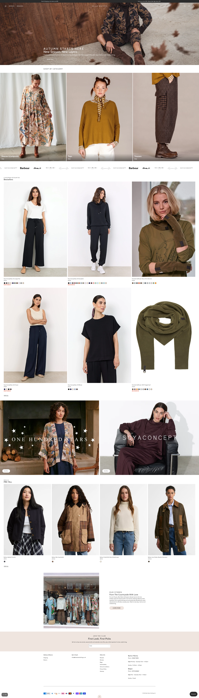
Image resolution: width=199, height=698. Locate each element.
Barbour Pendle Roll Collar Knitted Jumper (109, 557)
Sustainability (103, 664)
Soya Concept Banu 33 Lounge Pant (12, 278)
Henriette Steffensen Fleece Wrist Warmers (142, 278)
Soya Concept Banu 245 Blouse (75, 385)
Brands (11, 6)
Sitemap (102, 671)
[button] (5, 6)
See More (6, 470)
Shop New (50, 59)
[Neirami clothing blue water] (68, 168)
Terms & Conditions (104, 666)
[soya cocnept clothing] (54, 168)
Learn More (117, 608)
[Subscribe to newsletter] (109, 646)
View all (6, 395)
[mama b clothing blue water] (13, 168)
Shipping (46, 657)
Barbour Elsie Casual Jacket (58, 557)
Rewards (20, 6)
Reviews (102, 660)
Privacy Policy (103, 669)
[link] (189, 6)
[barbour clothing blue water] (110, 168)
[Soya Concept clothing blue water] (96, 168)
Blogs (101, 662)
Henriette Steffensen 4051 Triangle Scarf (141, 385)
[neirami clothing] (26, 168)
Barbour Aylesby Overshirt (10, 557)
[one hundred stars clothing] (40, 168)
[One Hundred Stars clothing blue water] (82, 168)
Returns (45, 660)
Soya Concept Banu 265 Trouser (11, 385)
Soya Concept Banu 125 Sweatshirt (76, 278)
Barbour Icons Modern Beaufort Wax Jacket (157, 557)
